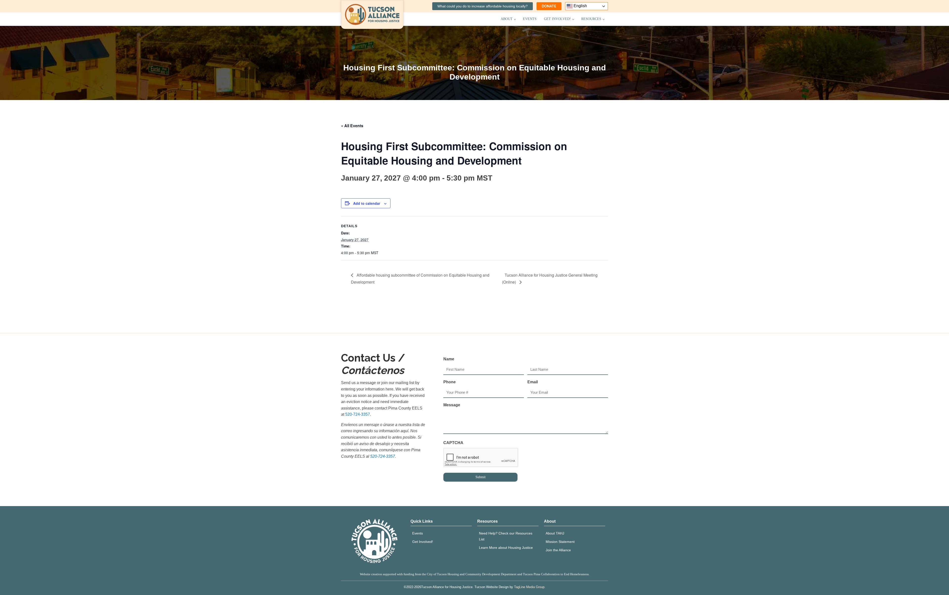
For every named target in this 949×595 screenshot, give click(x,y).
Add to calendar (366, 203)
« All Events (352, 125)
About (507, 19)
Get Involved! (557, 19)
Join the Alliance (558, 550)
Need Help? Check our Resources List (505, 536)
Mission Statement (560, 542)
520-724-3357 (357, 414)
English (580, 6)
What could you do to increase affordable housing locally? (482, 6)
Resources (591, 19)
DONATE (549, 6)
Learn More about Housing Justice (506, 548)
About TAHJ (555, 533)
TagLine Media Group (529, 587)
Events (530, 19)
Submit (480, 477)
